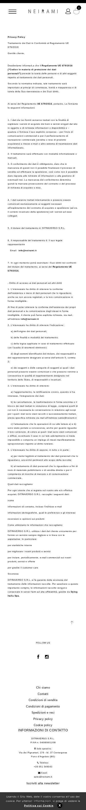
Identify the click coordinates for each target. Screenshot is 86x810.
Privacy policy (43, 719)
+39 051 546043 (43, 766)
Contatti (43, 694)
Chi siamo (43, 687)
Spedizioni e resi (43, 712)
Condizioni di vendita (43, 700)
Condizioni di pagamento (43, 706)
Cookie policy (43, 725)
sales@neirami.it (43, 777)
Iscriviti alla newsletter (43, 783)
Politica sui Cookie (39, 805)
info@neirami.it (28, 250)
